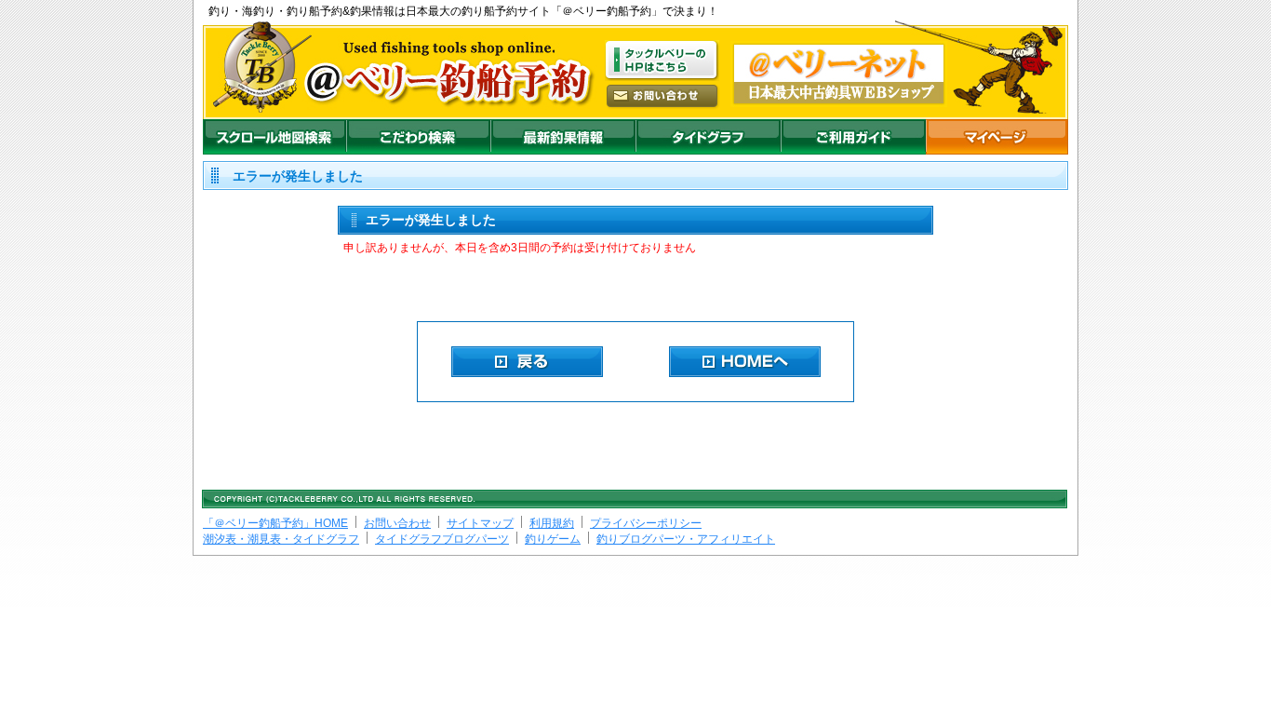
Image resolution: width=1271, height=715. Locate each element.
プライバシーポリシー (646, 523)
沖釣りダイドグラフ (708, 137)
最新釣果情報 (563, 137)
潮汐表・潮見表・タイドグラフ (281, 539)
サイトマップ (480, 523)
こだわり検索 (418, 137)
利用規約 (551, 523)
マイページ (997, 137)
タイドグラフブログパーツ (442, 539)
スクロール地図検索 (274, 137)
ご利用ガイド (853, 137)
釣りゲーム (553, 539)
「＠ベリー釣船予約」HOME (275, 523)
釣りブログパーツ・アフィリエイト (685, 539)
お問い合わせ (397, 523)
